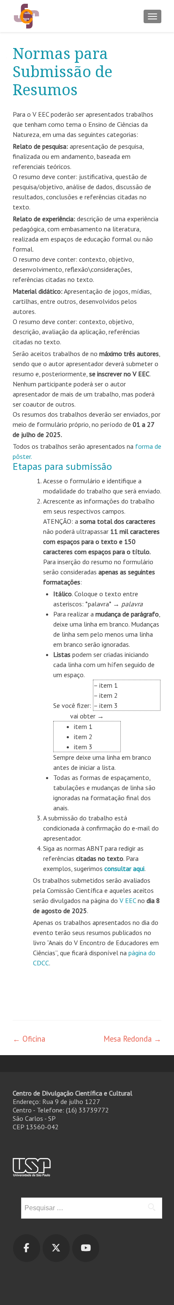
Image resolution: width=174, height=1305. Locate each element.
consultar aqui (124, 868)
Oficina (29, 1039)
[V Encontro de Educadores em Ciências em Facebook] (26, 1248)
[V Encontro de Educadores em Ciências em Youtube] (85, 1248)
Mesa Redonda (132, 1039)
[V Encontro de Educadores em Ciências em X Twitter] (56, 1248)
